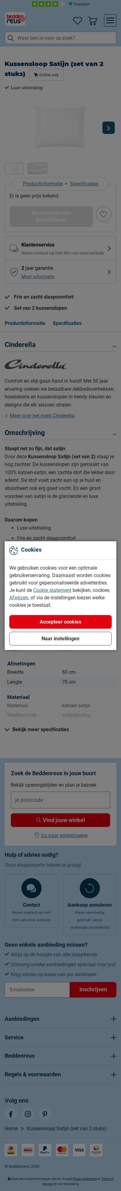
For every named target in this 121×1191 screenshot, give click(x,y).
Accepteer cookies (60, 621)
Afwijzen (18, 597)
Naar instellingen (60, 638)
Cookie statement (52, 590)
